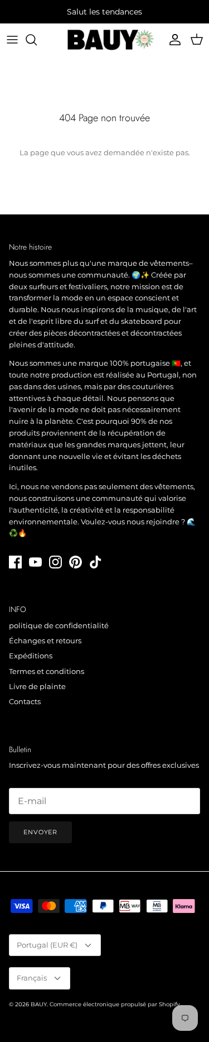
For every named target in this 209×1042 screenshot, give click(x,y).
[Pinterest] (75, 562)
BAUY (39, 1004)
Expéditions (30, 655)
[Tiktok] (95, 562)
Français (32, 977)
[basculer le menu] (12, 39)
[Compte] (172, 39)
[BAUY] (104, 39)
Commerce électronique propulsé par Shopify (114, 1004)
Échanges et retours (45, 640)
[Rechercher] (37, 39)
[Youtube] (35, 562)
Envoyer (40, 832)
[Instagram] (55, 562)
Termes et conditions (46, 671)
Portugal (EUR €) (47, 944)
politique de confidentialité (59, 625)
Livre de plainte (37, 686)
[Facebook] (15, 562)
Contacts (25, 701)
